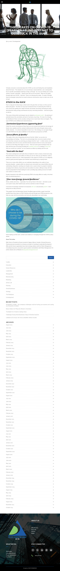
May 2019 (8, 492)
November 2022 (10, 386)
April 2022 (8, 407)
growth (45, 186)
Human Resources (10, 268)
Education (8, 265)
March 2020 (9, 469)
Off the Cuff (9, 282)
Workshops (9, 551)
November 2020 (10, 445)
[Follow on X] (37, 550)
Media (32, 533)
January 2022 (9, 416)
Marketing (8, 279)
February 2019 (9, 498)
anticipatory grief (39, 115)
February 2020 (9, 472)
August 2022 (9, 395)
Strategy (8, 291)
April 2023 (8, 372)
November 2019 (10, 481)
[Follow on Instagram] (46, 550)
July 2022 (8, 398)
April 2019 (8, 495)
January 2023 (9, 380)
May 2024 (8, 333)
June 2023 (8, 366)
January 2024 (9, 345)
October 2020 (9, 448)
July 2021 (8, 434)
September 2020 (10, 451)
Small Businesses (10, 288)
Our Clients (9, 557)
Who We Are (34, 527)
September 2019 (10, 487)
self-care (33, 186)
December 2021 (10, 419)
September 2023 (10, 357)
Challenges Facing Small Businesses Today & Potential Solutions (22, 314)
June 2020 (8, 460)
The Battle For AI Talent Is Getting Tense (16, 311)
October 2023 (9, 354)
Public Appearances (11, 555)
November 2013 (10, 504)
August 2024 (9, 324)
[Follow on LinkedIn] (42, 550)
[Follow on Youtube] (51, 550)
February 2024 (9, 342)
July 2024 (8, 327)
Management (9, 273)
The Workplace (10, 294)
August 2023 (9, 360)
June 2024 (8, 330)
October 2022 (9, 389)
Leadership (9, 271)
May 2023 (8, 369)
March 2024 (9, 339)
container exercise (33, 146)
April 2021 (8, 439)
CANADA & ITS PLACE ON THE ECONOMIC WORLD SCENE (21, 317)
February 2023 (9, 377)
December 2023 (10, 348)
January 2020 (9, 475)
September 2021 (10, 428)
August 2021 (9, 431)
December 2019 (10, 478)
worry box (47, 146)
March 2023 (9, 375)
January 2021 (9, 442)
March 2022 (9, 410)
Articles (33, 531)
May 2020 (8, 463)
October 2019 (9, 484)
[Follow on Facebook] (32, 550)
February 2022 (9, 413)
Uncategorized (16, 41)
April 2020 (8, 466)
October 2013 (9, 507)
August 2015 (9, 501)
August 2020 (9, 454)
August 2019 (9, 490)
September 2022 (10, 392)
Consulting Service (11, 553)
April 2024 (8, 336)
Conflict (8, 262)
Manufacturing (9, 276)
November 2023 (10, 351)
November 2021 (10, 422)
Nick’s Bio (33, 529)
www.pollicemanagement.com (30, 249)
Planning (8, 285)
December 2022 (10, 383)
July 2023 (8, 363)
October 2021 (9, 425)
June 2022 (8, 401)
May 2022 (8, 404)
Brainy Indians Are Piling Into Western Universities (18, 308)
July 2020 (8, 457)
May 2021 (8, 436)
